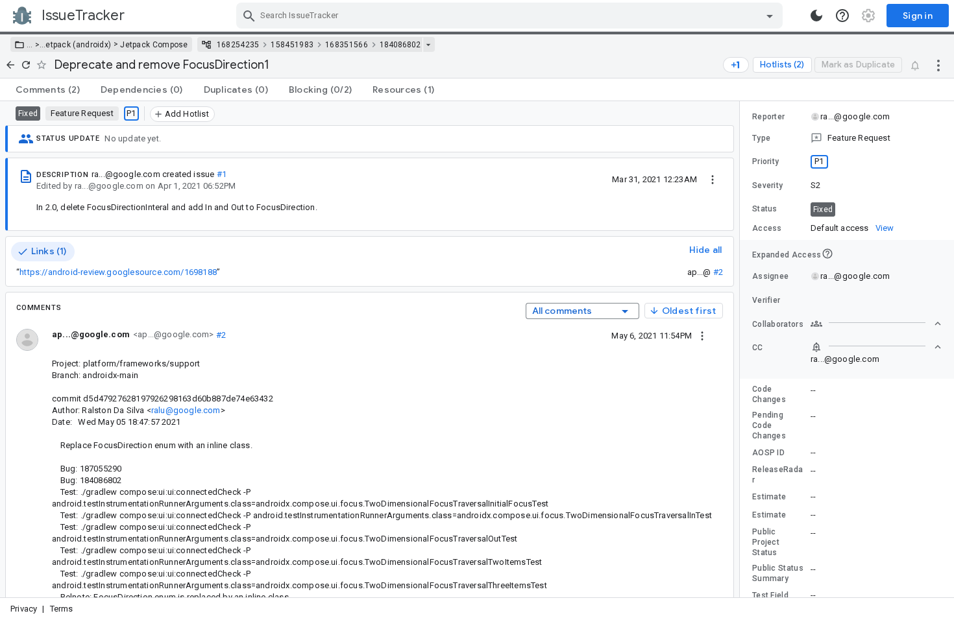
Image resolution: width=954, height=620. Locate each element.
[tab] (47, 89)
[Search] (249, 15)
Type (761, 138)
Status (764, 208)
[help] (842, 16)
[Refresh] (26, 65)
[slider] (741, 349)
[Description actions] (712, 179)
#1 (221, 174)
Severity (767, 185)
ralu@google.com (186, 410)
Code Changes (769, 394)
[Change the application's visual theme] (816, 16)
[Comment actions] (702, 335)
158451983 (292, 44)
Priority (765, 161)
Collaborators (777, 324)
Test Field (770, 595)
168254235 (238, 44)
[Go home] (10, 65)
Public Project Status (765, 542)
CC (757, 347)
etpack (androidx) (78, 44)
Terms (61, 609)
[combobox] (511, 15)
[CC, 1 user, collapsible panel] (876, 347)
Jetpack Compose (154, 44)
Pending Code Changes (769, 425)
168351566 (346, 44)
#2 (718, 272)
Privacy (23, 609)
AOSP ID (768, 452)
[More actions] (938, 64)
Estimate (769, 496)
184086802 (400, 44)
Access (767, 228)
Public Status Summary (777, 573)
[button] (36, 44)
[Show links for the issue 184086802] (428, 45)
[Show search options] (769, 15)
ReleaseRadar (777, 474)
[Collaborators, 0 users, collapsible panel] (876, 323)
